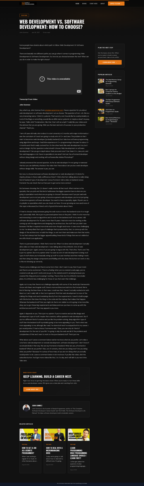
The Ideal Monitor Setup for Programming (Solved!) (113, 81)
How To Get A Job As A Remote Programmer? (29, 450)
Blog (77, 3)
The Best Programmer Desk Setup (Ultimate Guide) (113, 101)
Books (84, 3)
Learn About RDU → (33, 389)
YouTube (24, 15)
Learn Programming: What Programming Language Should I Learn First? (78, 453)
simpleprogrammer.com (54, 110)
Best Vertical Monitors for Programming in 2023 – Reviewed (113, 119)
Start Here (93, 3)
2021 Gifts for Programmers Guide (112, 111)
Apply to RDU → (116, 3)
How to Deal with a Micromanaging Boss (54, 450)
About (103, 3)
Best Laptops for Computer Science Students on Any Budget (114, 91)
